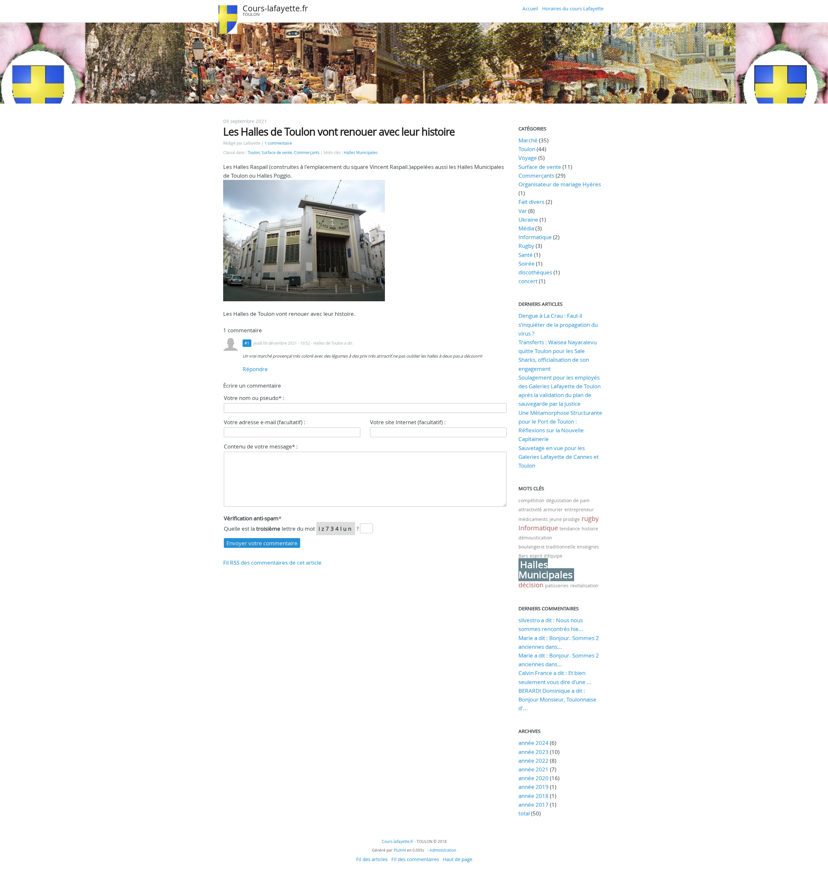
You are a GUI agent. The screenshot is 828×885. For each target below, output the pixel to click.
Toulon (254, 152)
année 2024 (533, 743)
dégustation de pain (568, 500)
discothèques (535, 272)
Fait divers (531, 201)
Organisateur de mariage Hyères (559, 184)
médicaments (533, 519)
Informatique (535, 237)
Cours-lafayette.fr (275, 8)
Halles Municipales (361, 152)
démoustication (535, 538)
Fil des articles (371, 859)
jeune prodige (565, 519)
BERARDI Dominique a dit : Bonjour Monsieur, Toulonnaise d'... (557, 699)
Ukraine (528, 219)
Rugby (526, 245)
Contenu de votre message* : (261, 446)
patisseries (557, 585)
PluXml (400, 850)
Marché (528, 140)
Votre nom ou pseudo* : (254, 398)
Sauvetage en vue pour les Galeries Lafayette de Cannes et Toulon (558, 456)
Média (526, 228)
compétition (531, 500)
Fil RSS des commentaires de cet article (272, 562)
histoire (590, 528)
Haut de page (457, 859)
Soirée (526, 263)
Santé (525, 255)
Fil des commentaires (415, 859)
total (524, 813)
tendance (570, 528)
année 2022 (533, 760)
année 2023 (533, 752)
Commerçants (307, 152)
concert (528, 281)
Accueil (530, 8)
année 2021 (533, 769)
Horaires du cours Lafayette (573, 8)
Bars (523, 556)
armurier (553, 509)
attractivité (530, 509)
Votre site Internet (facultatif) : (408, 422)
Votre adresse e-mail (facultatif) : (264, 422)
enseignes (588, 547)
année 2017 (533, 804)
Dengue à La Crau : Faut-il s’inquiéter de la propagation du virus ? (558, 324)
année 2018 (533, 796)
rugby (590, 518)
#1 (247, 343)
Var (522, 211)
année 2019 (533, 787)
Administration (443, 850)
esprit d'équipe (546, 556)
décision (530, 585)
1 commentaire (278, 143)
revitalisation (584, 585)
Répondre (255, 369)
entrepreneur (579, 509)
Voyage (527, 157)
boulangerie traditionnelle (546, 547)
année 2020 (533, 778)
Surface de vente (277, 152)
